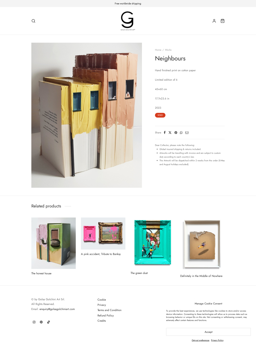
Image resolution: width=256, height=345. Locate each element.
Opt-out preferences (200, 340)
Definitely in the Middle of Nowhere (201, 276)
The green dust (139, 273)
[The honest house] (53, 243)
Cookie (102, 300)
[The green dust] (153, 243)
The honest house (41, 273)
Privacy (102, 305)
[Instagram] (34, 322)
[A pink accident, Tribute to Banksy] (103, 234)
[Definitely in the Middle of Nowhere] (202, 245)
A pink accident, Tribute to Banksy (101, 254)
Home (158, 50)
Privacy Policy (217, 340)
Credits (102, 321)
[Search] (33, 21)
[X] (170, 132)
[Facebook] (164, 132)
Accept (208, 332)
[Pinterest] (176, 132)
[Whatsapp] (181, 132)
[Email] (187, 132)
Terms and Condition (109, 310)
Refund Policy (106, 315)
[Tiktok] (49, 322)
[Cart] (222, 21)
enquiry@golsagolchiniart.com (57, 309)
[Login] (214, 21)
